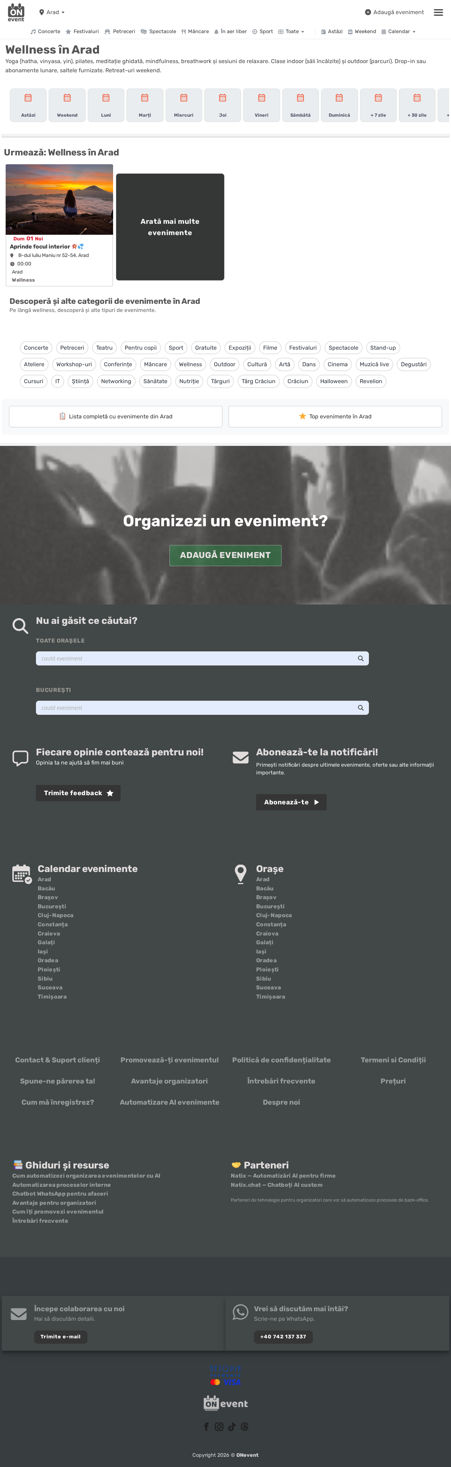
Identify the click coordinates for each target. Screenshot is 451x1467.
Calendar (399, 31)
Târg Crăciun (259, 381)
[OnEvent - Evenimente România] (16, 12)
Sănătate (155, 381)
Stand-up (383, 347)
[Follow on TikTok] (232, 1427)
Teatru (104, 347)
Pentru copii (141, 347)
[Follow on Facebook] (206, 1427)
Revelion (371, 381)
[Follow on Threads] (244, 1427)
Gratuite (206, 347)
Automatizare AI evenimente (170, 1102)
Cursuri (33, 381)
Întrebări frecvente (281, 1081)
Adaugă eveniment (398, 12)
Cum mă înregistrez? (57, 1102)
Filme (270, 347)
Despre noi (281, 1102)
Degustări (414, 364)
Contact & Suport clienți (57, 1060)
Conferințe (118, 364)
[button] (438, 12)
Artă (284, 364)
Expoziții (240, 347)
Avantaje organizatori (169, 1081)
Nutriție (189, 381)
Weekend (365, 31)
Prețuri (393, 1081)
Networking (116, 381)
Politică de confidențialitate (281, 1060)
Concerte (49, 31)
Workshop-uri (74, 364)
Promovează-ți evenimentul (170, 1060)
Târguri (220, 381)
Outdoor (224, 364)
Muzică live (374, 364)
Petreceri (124, 31)
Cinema (338, 364)
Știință (80, 381)
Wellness (190, 364)
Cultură (257, 364)
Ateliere (34, 364)
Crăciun (298, 381)
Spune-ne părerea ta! (57, 1081)
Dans (309, 364)
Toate (292, 31)
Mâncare (198, 31)
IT (57, 381)
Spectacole (162, 31)
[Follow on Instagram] (219, 1427)
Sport (266, 31)
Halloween (334, 381)
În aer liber (234, 31)
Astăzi (335, 31)
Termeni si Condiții (393, 1060)
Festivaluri (86, 31)
